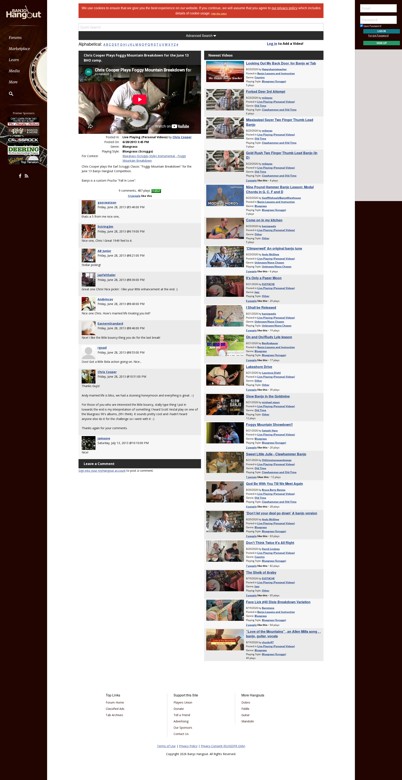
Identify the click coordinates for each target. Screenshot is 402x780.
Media (14, 70)
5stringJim (105, 227)
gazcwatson (107, 202)
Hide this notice (219, 13)
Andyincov (105, 299)
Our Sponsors (183, 728)
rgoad (102, 348)
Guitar (245, 715)
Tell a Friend (182, 715)
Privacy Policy (188, 746)
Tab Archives (114, 715)
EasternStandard (110, 323)
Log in (272, 43)
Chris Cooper (182, 137)
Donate (179, 709)
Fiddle (245, 709)
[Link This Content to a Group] (156, 190)
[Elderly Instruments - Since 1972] (24, 131)
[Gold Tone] (24, 160)
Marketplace (19, 48)
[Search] (8, 93)
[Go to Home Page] (23, 12)
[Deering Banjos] (24, 150)
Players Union (183, 702)
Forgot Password (378, 35)
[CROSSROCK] (24, 141)
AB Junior (104, 251)
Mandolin (247, 721)
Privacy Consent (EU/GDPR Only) (223, 746)
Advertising (181, 721)
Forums (15, 37)
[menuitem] (23, 37)
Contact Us (181, 734)
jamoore (104, 438)
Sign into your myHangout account (102, 471)
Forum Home (115, 702)
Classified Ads (115, 709)
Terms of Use (166, 746)
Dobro (245, 702)
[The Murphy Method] (24, 121)
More (13, 82)
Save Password (372, 26)
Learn (14, 59)
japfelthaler (107, 275)
